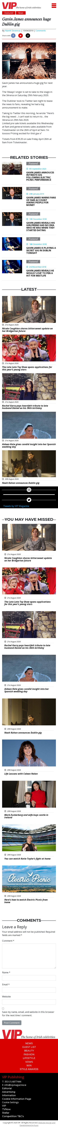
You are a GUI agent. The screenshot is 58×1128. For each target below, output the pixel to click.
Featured (33, 163)
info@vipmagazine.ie (15, 1085)
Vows (29, 1062)
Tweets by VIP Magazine (16, 506)
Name (6, 972)
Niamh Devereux (13, 30)
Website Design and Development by (37, 1124)
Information (9, 1095)
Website (6, 996)
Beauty (29, 1050)
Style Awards (29, 1069)
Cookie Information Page (16, 1099)
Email (6, 984)
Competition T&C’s (13, 1116)
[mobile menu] (54, 5)
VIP (4, 1105)
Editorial (7, 1088)
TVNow (6, 1109)
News (29, 1043)
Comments (40, 30)
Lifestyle (29, 1058)
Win (29, 1065)
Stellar (5, 1112)
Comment (8, 940)
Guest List (29, 1047)
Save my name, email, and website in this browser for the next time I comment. (28, 1013)
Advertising (8, 1092)
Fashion (29, 1054)
